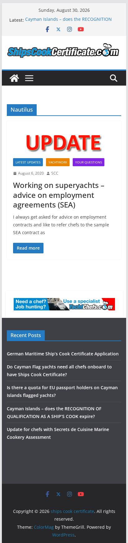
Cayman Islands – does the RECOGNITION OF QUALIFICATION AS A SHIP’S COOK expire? (71, 23)
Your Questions (88, 162)
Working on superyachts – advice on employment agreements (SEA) (58, 194)
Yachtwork (57, 162)
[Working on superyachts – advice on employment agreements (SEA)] (64, 142)
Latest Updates (28, 162)
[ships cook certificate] (14, 78)
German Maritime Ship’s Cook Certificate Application (63, 354)
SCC (54, 173)
